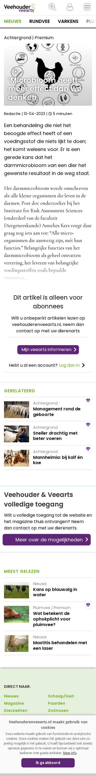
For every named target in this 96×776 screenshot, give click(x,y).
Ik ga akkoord (48, 763)
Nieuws (12, 21)
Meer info (70, 753)
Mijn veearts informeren (46, 349)
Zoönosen (58, 710)
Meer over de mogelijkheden (49, 539)
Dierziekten (15, 710)
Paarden (56, 703)
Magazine (14, 703)
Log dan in (69, 365)
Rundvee (39, 21)
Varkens (68, 21)
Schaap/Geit (61, 696)
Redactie (12, 113)
